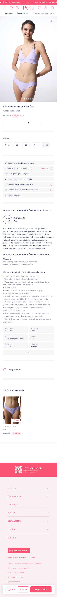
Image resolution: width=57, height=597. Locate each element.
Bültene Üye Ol (20, 551)
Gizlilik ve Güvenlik (16, 573)
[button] (24, 99)
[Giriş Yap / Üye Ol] (46, 8)
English (12, 538)
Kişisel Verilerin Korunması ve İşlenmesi (25, 564)
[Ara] (11, 8)
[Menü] (5, 8)
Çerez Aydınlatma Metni (18, 568)
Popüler (12, 488)
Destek (11, 513)
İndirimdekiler (22, 13)
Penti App (12, 529)
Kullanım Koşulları (16, 577)
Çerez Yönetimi (14, 582)
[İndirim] (17, 8)
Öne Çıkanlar (14, 496)
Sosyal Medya (14, 521)
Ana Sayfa (9, 13)
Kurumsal (13, 505)
